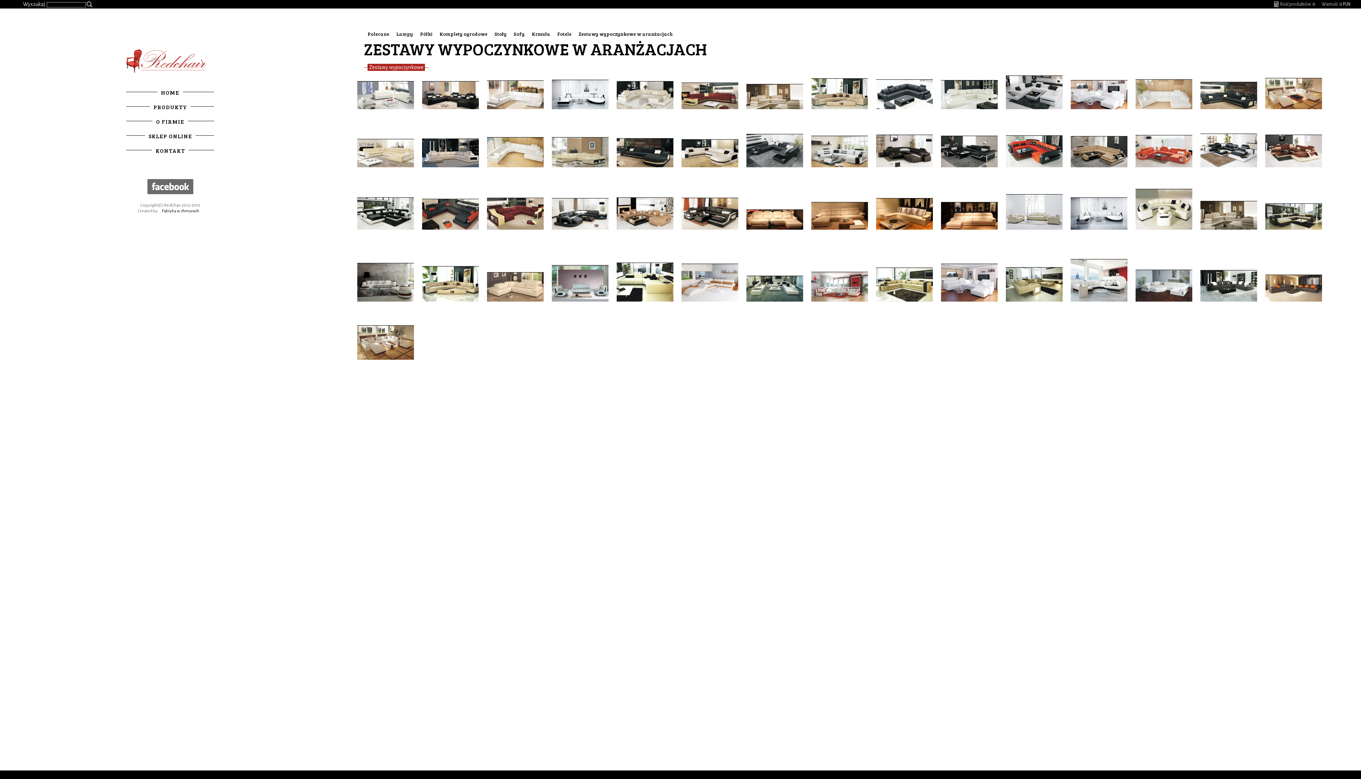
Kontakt (170, 150)
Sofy (519, 33)
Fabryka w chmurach (180, 211)
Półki (426, 33)
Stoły (500, 33)
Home (170, 92)
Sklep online (170, 136)
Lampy (404, 33)
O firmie (170, 121)
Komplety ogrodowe (463, 33)
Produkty (170, 107)
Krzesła (541, 33)
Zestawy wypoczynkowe (396, 67)
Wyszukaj (34, 4)
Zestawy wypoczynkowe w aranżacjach (625, 33)
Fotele (564, 33)
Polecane (378, 33)
